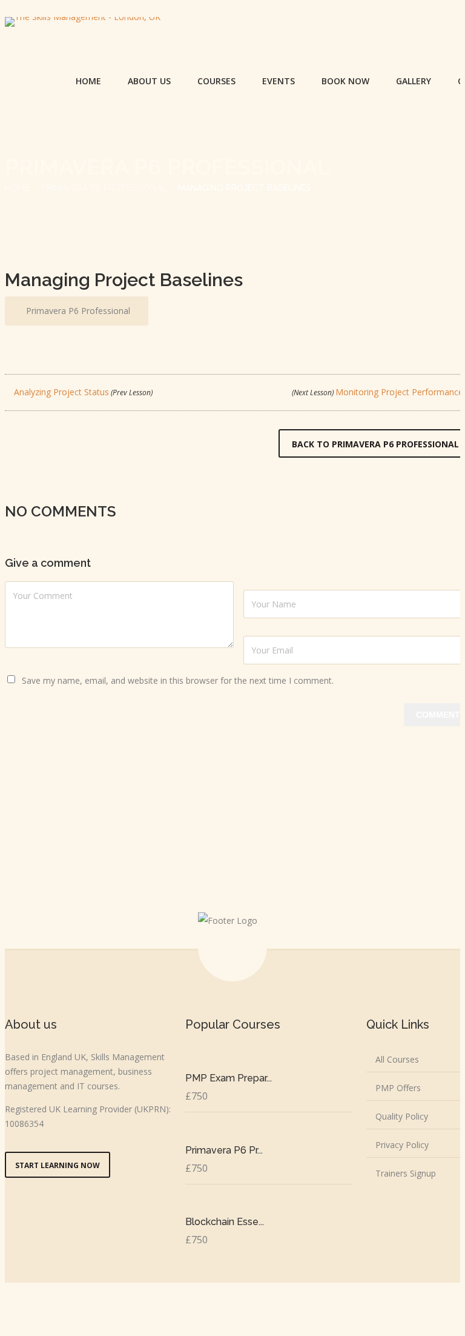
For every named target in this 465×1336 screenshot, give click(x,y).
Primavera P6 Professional (104, 188)
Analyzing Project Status (82, 392)
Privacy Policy (402, 1145)
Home (88, 81)
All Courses (397, 1059)
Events (278, 81)
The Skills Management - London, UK (254, 1306)
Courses (216, 81)
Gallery (413, 81)
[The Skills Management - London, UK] (82, 22)
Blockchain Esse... (224, 1221)
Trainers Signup (405, 1173)
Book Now (345, 81)
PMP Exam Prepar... (228, 1078)
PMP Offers (398, 1088)
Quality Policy (401, 1116)
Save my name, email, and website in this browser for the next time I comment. (178, 680)
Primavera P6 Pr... (224, 1150)
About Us (149, 81)
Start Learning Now (57, 1165)
